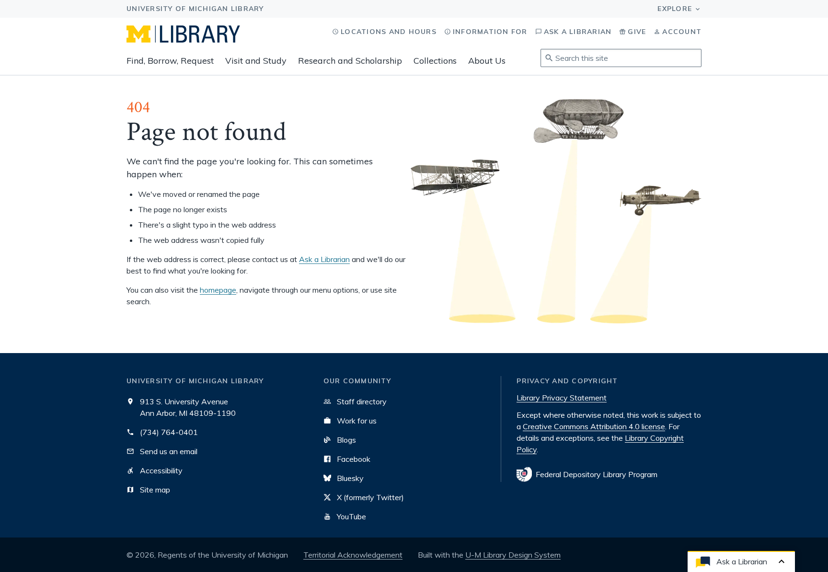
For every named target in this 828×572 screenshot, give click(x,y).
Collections (435, 60)
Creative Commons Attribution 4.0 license (594, 426)
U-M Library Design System (513, 555)
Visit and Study (256, 60)
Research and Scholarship (350, 60)
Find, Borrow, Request (170, 60)
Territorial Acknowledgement (352, 555)
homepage (218, 290)
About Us (487, 60)
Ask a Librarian (324, 259)
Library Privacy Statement (562, 397)
